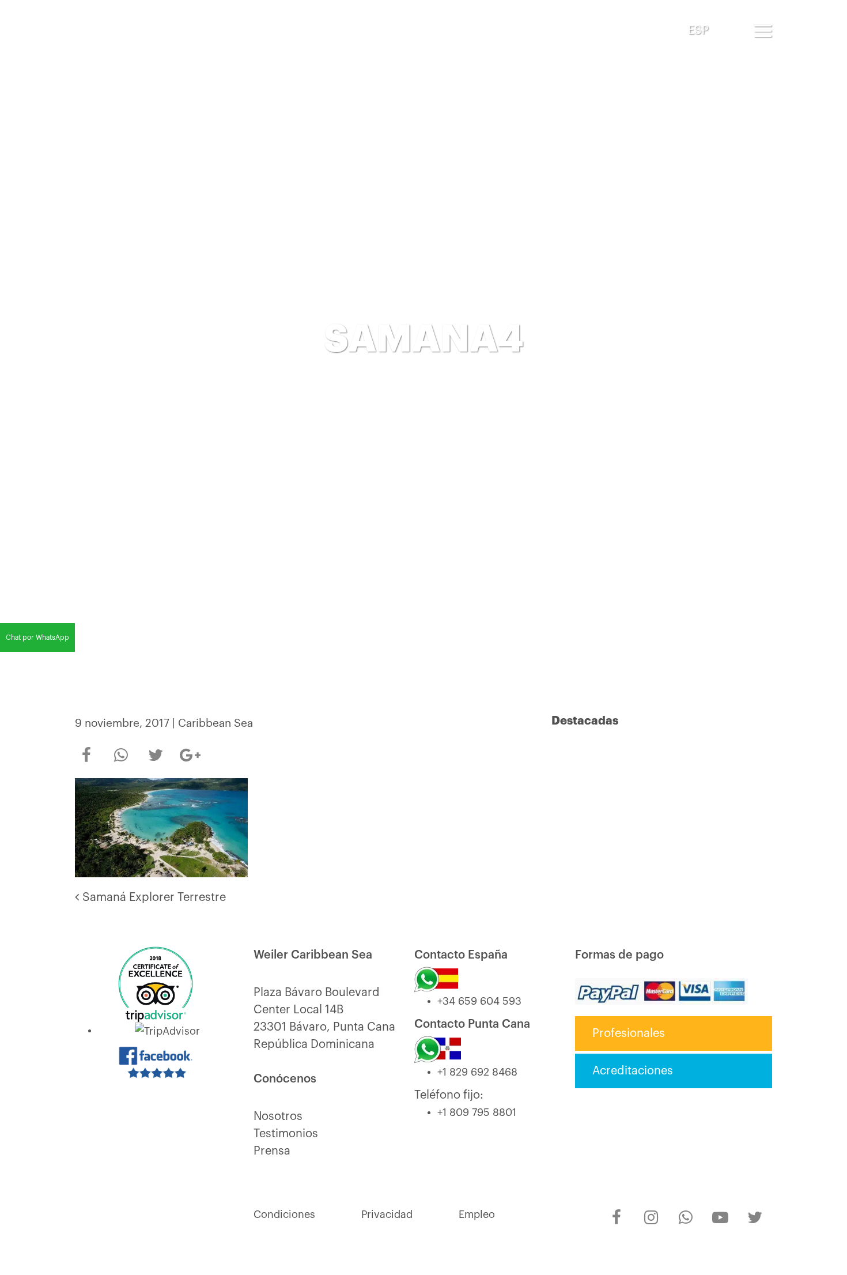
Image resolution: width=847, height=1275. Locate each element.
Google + (190, 752)
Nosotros (278, 1116)
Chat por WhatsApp (37, 637)
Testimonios (286, 1134)
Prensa (272, 1151)
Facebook (86, 748)
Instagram (651, 1210)
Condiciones (284, 1214)
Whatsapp (121, 748)
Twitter (155, 748)
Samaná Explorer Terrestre (152, 897)
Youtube (720, 1210)
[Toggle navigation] (763, 30)
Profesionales (628, 1033)
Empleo (477, 1214)
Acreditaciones (632, 1071)
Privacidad (387, 1214)
